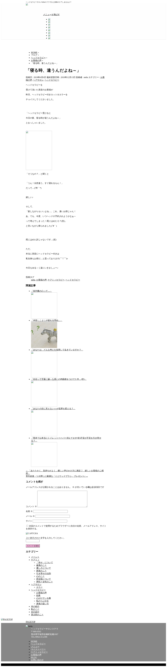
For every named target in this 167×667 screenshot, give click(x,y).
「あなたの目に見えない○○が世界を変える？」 (53, 408)
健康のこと (41, 565)
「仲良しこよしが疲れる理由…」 (46, 320)
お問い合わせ (37, 660)
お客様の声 (41, 280)
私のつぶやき (42, 601)
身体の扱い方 (42, 604)
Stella (39, 665)
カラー (39, 587)
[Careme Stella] (33, 4)
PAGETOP (30, 622)
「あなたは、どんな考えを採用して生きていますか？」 (57, 350)
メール (30, 516)
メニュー (35, 646)
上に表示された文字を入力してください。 (45, 538)
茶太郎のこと (37, 615)
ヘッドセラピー (52, 80)
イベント (35, 557)
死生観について (43, 579)
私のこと (35, 609)
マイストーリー (38, 649)
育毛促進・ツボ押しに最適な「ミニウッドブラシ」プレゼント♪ (57, 476)
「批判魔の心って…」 (41, 291)
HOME (34, 641)
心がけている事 (43, 598)
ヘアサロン (38, 80)
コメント (31, 506)
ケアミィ (35, 560)
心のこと (40, 576)
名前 (29, 511)
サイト (29, 521)
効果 (38, 595)
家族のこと (41, 571)
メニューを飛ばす (51, 14)
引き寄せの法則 (43, 573)
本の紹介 (35, 606)
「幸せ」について (44, 562)
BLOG (34, 657)
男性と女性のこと (44, 582)
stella (33, 280)
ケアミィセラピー (56, 280)
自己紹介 (35, 612)
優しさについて (43, 568)
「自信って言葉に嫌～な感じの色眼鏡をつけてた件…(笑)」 (59, 379)
